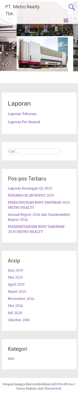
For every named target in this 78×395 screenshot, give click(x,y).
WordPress (65, 384)
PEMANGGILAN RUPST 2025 (31, 195)
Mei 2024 (15, 306)
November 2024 (21, 299)
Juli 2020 (15, 313)
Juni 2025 (15, 270)
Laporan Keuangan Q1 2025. (30, 188)
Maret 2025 (17, 291)
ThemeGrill (52, 388)
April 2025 (16, 284)
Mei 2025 (15, 277)
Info (11, 358)
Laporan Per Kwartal (24, 122)
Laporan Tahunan (22, 114)
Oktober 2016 (19, 320)
